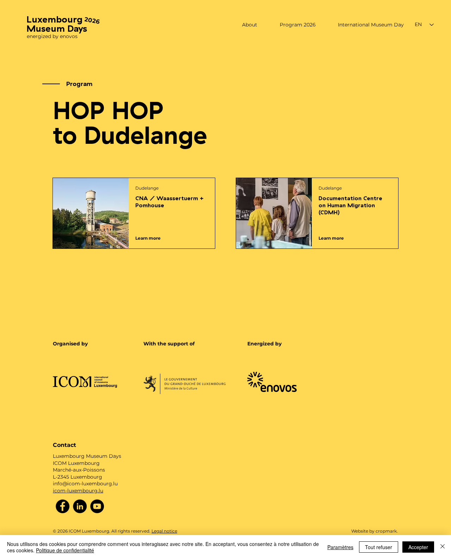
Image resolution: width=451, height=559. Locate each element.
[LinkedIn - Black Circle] (80, 506)
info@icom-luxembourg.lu (85, 483)
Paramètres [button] (340, 547)
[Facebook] (62, 506)
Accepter (418, 547)
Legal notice (164, 531)
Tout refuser (378, 547)
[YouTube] (97, 506)
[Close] (442, 547)
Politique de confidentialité (65, 550)
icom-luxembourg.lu (78, 490)
